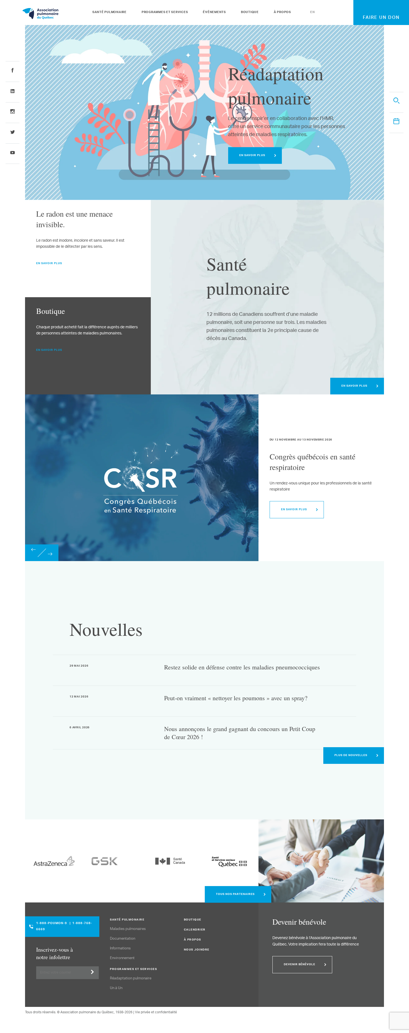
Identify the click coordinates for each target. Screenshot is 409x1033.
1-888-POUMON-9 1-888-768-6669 (64, 927)
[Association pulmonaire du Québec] (55, 13)
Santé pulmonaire (109, 12)
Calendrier (195, 930)
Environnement (122, 958)
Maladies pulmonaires (128, 929)
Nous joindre (197, 950)
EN (312, 12)
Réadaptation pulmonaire (130, 978)
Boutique (250, 12)
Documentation (122, 939)
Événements (214, 12)
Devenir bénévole (299, 964)
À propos (282, 12)
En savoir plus (252, 155)
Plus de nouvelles (350, 755)
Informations (120, 948)
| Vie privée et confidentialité (155, 1012)
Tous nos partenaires (235, 894)
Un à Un (116, 988)
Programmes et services (165, 12)
